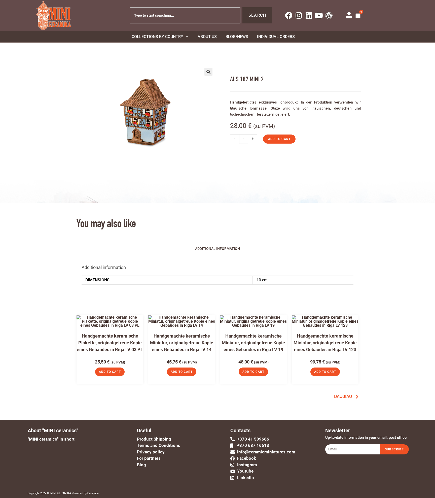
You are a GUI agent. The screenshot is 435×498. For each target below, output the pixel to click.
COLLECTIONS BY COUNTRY (157, 36)
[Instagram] (298, 15)
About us (207, 36)
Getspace (93, 493)
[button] (208, 72)
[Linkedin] (308, 15)
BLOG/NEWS (237, 36)
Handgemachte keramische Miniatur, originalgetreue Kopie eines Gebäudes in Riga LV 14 (181, 342)
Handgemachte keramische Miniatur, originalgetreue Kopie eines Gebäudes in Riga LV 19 (253, 342)
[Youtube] (318, 15)
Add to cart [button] (110, 372)
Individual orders (276, 36)
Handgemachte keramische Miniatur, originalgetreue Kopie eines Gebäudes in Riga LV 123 (325, 342)
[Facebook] (288, 15)
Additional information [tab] (217, 249)
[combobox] (185, 15)
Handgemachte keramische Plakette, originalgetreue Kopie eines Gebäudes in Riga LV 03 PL (110, 342)
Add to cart (279, 139)
